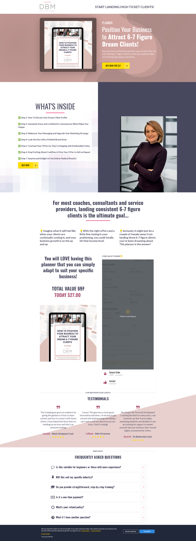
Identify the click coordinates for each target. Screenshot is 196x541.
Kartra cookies (96, 531)
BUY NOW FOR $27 (113, 65)
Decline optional (130, 531)
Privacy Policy (45, 534)
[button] (144, 467)
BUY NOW (25, 165)
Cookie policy (85, 531)
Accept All (147, 531)
